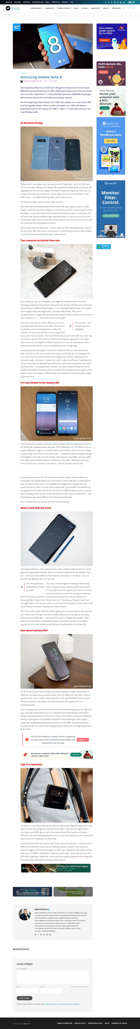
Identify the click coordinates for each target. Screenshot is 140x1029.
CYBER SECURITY (36, 8)
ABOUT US (9, 2)
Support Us (83, 740)
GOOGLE (84, 8)
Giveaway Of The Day (119, 1023)
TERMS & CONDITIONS (64, 1023)
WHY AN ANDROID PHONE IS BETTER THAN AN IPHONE (71, 892)
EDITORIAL (17, 2)
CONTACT (65, 2)
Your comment (22, 969)
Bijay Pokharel (28, 81)
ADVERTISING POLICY (95, 1023)
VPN (71, 2)
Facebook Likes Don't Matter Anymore (35, 893)
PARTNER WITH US (37, 2)
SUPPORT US (55, 2)
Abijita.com (26, 1024)
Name (18, 987)
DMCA (47, 2)
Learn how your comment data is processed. (62, 1004)
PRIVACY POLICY (80, 1023)
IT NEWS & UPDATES (63, 8)
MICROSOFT (95, 8)
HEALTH (105, 8)
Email (42, 987)
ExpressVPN (116, 8)
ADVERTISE (26, 2)
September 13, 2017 (37, 81)
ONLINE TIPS (49, 8)
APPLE (76, 8)
